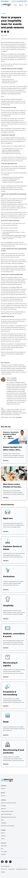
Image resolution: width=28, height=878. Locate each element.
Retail (2, 414)
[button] (5, 1)
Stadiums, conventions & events (14, 411)
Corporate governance (21, 869)
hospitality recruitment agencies (12, 372)
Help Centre (4, 845)
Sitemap (3, 872)
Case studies (4, 851)
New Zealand (19, 417)
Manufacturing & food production (12, 414)
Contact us (3, 835)
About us (3, 832)
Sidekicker (3, 365)
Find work (3, 795)
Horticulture (22, 409)
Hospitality (3, 411)
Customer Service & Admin (13, 409)
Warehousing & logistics (6, 412)
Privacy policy (11, 869)
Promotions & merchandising (19, 412)
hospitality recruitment (20, 382)
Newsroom (3, 854)
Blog (2, 848)
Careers (3, 838)
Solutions (3, 788)
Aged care (3, 409)
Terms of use (4, 869)
